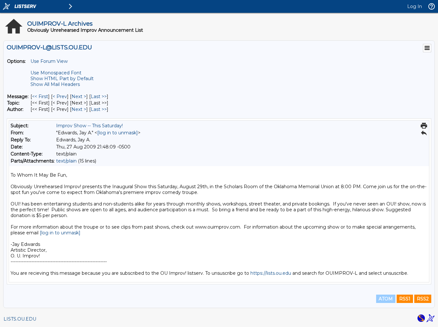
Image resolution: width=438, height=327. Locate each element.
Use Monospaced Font (55, 73)
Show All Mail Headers (55, 84)
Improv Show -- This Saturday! (89, 126)
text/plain (66, 161)
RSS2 (423, 299)
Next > (79, 96)
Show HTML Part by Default (62, 78)
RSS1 (404, 299)
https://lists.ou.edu (270, 273)
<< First (40, 96)
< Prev (60, 96)
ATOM (386, 299)
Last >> (99, 96)
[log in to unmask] (117, 133)
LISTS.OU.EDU (20, 319)
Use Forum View (49, 61)
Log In (414, 6)
